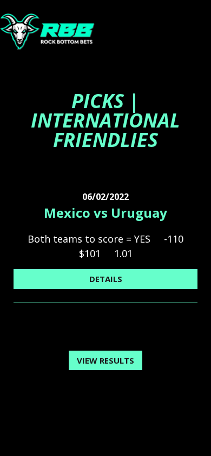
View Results (105, 360)
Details (105, 278)
